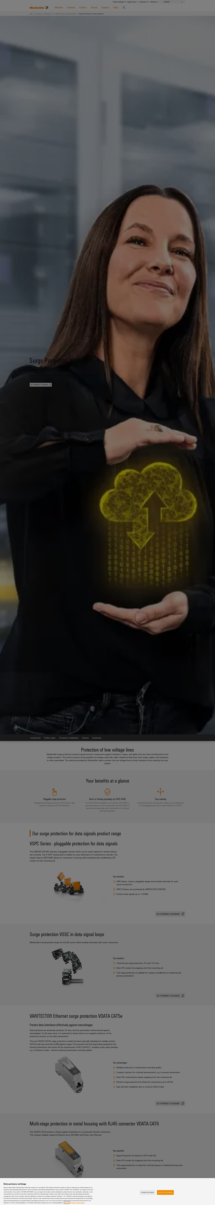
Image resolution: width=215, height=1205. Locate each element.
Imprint (67, 1203)
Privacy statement (78, 1203)
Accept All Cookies (165, 1192)
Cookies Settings (147, 1192)
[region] (107, 1191)
